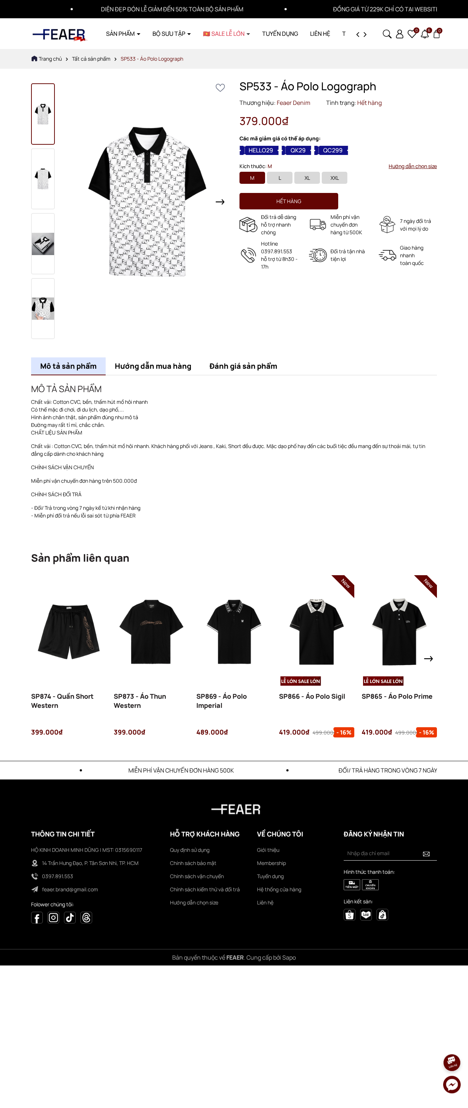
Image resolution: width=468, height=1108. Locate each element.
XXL (335, 177)
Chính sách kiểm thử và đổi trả (205, 889)
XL (307, 177)
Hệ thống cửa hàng (279, 889)
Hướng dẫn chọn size (413, 166)
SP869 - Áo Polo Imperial (221, 701)
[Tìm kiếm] (387, 33)
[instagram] (53, 917)
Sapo (289, 957)
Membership (271, 863)
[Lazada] (366, 914)
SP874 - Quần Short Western (62, 701)
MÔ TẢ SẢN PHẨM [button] (66, 389)
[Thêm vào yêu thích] (220, 87)
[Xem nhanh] (69, 643)
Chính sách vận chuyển (197, 876)
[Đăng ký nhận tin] (426, 853)
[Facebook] (37, 917)
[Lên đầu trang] (452, 1042)
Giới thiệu (268, 849)
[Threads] (86, 917)
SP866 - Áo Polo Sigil (312, 696)
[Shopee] (349, 914)
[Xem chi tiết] (49, 643)
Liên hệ (265, 902)
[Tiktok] (70, 917)
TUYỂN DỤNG (280, 34)
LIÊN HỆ (320, 34)
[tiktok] (382, 914)
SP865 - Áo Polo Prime (397, 696)
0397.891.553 (57, 876)
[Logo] (60, 33)
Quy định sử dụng (190, 849)
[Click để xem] (147, 202)
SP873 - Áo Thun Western (140, 701)
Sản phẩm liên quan (80, 558)
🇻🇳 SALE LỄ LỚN (224, 34)
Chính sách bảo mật (193, 863)
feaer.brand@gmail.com (70, 889)
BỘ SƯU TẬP (169, 34)
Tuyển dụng (270, 876)
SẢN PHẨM (121, 34)
